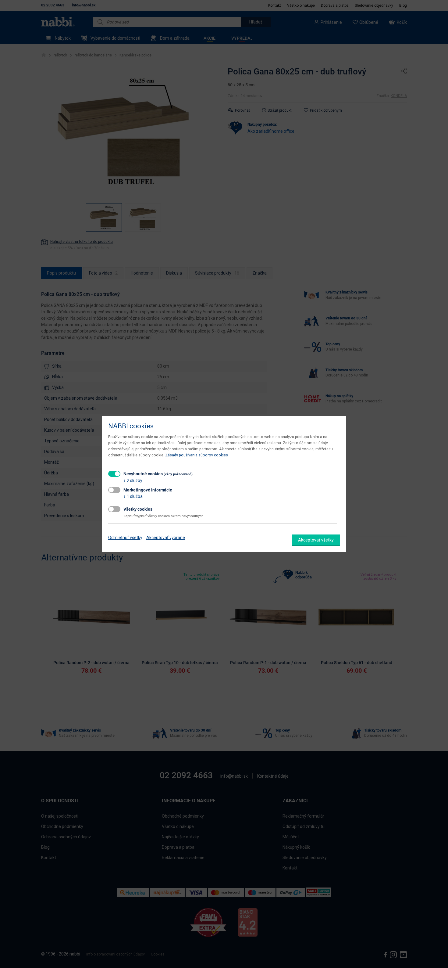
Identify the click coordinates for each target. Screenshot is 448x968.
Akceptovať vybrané (165, 537)
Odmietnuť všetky (125, 537)
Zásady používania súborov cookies (196, 455)
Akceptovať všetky (316, 540)
